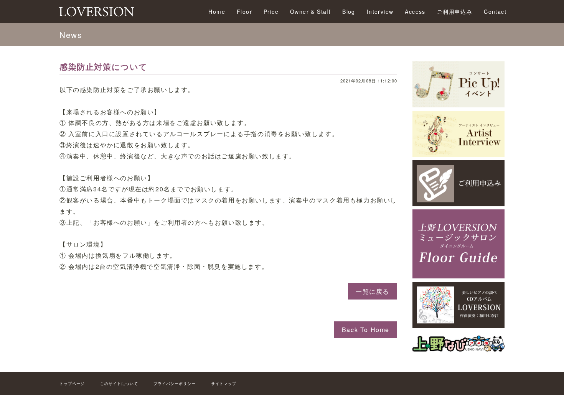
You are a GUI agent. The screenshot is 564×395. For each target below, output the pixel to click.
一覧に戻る (372, 291)
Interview (380, 11)
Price (271, 11)
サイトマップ (223, 383)
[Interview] (458, 154)
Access (415, 11)
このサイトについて (119, 383)
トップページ (72, 383)
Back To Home (365, 329)
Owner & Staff (310, 11)
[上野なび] (458, 351)
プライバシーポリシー (174, 383)
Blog (348, 11)
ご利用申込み (454, 11)
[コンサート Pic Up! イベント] (458, 104)
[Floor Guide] (458, 276)
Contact (495, 11)
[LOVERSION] (458, 325)
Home (216, 11)
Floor (244, 11)
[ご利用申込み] (458, 203)
